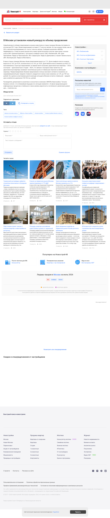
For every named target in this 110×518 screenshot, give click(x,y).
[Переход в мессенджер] (105, 471)
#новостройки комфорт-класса (13, 116)
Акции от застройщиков (11, 449)
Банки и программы (63, 458)
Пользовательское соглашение (13, 482)
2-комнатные (34, 452)
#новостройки (39, 113)
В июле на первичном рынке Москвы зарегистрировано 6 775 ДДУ (42, 182)
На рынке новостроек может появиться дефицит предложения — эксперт (93, 183)
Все (48, 279)
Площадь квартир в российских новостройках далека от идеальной (41, 227)
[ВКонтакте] (6, 103)
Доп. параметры (89, 20)
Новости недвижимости (91, 439)
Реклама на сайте (28, 471)
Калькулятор (16, 263)
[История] (89, 11)
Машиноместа (8, 455)
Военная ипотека (62, 445)
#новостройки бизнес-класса (53, 113)
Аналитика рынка (89, 445)
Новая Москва (8, 442)
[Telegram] (12, 103)
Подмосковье (7, 445)
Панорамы (87, 458)
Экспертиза (87, 452)
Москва (5, 439)
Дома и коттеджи (45, 11)
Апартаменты (34, 458)
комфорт (53, 279)
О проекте (6, 471)
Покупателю (88, 449)
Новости (14, 28)
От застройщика (62, 452)
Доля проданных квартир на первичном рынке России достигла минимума (67, 228)
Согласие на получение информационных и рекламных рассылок (62, 486)
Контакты (16, 471)
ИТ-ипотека (60, 449)
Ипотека (54, 11)
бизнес (61, 279)
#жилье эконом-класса (11, 113)
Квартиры (35, 11)
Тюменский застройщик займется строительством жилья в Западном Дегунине (14, 183)
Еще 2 (90, 63)
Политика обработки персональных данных (40, 482)
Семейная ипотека (63, 442)
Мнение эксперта (89, 442)
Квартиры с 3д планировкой (56, 263)
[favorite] (93, 11)
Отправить (8, 152)
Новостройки (27, 11)
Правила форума (64, 152)
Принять (78, 512)
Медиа (60, 11)
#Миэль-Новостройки (26, 113)
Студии (32, 445)
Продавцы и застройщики (11, 458)
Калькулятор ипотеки (66, 439)
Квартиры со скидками (37, 439)
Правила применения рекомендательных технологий (20, 486)
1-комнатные (34, 449)
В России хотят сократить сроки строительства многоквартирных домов (93, 228)
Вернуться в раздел (12, 32)
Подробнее (56, 512)
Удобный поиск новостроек (14, 20)
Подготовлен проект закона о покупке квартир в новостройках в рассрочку (14, 228)
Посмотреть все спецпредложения (55, 349)
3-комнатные (34, 455)
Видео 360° (90, 455)
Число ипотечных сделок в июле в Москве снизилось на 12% (67, 182)
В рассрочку (61, 455)
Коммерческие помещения (12, 452)
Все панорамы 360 (88, 263)
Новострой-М (7, 28)
